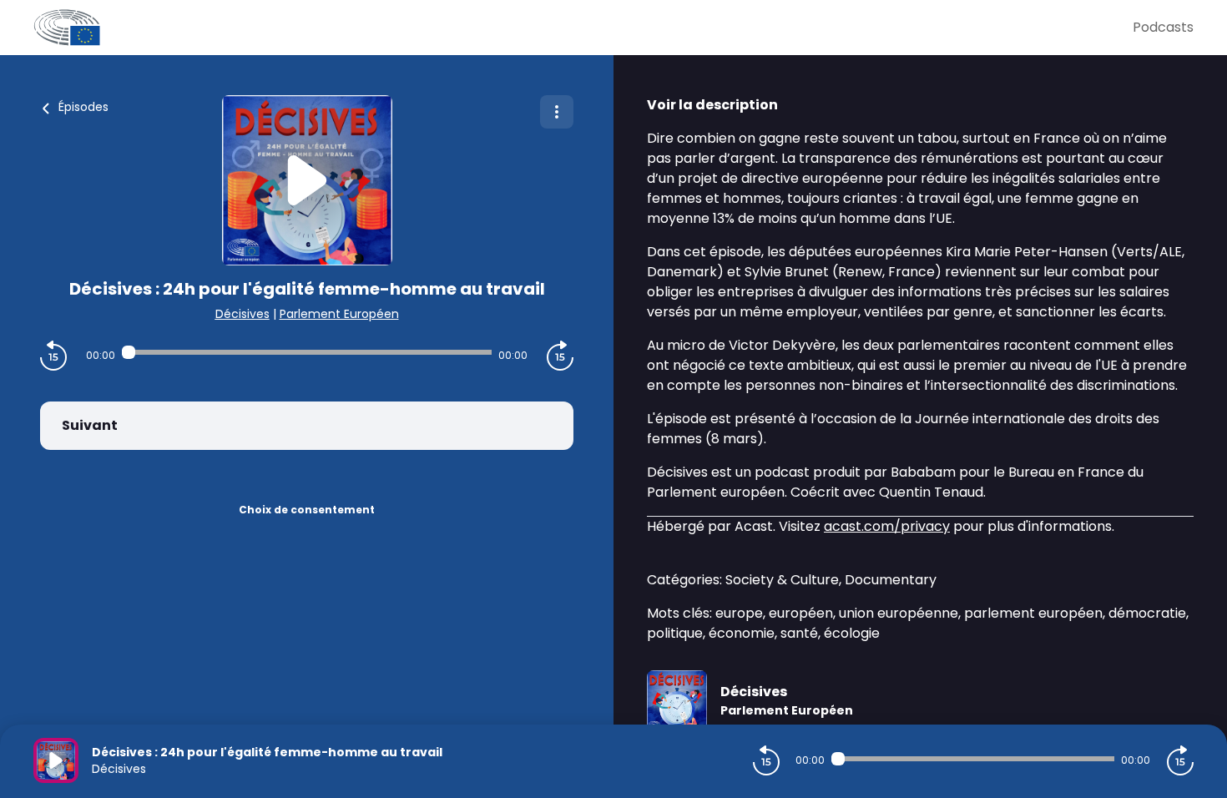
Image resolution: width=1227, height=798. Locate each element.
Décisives (242, 314)
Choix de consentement (307, 510)
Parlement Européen (339, 314)
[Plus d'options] (556, 112)
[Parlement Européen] (583, 27)
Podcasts (1163, 27)
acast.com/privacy (887, 526)
